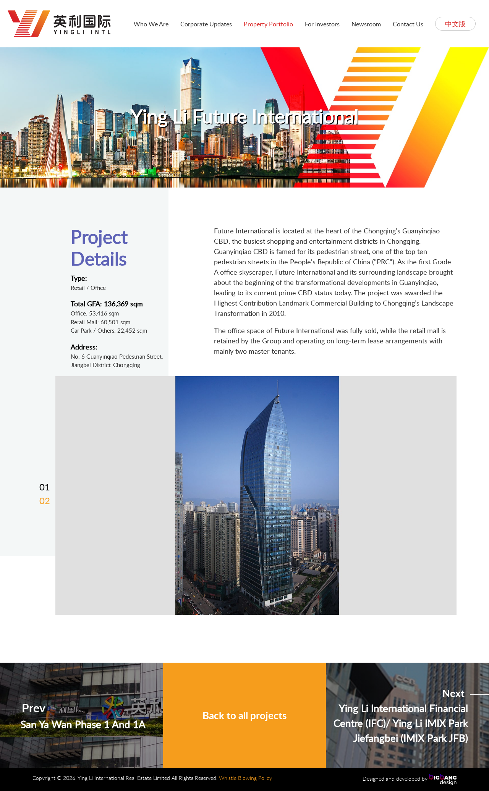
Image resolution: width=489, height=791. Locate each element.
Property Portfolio (268, 24)
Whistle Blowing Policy (245, 777)
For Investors (322, 24)
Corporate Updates (206, 24)
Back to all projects (244, 715)
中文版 (455, 23)
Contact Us (408, 24)
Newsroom (366, 24)
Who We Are (151, 24)
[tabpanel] (256, 495)
